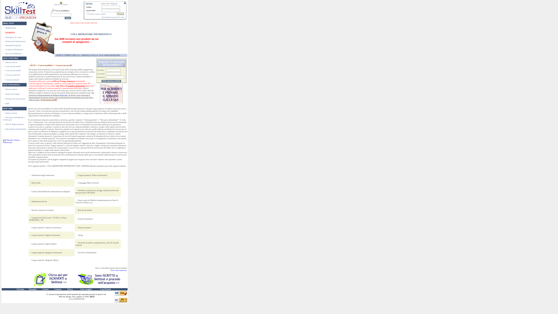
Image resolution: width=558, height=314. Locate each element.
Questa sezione (11, 62)
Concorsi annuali (12, 80)
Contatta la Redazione (14, 49)
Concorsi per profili (13, 70)
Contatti (45, 289)
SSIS (7, 103)
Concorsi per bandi (13, 66)
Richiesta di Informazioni (16, 41)
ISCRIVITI (10, 33)
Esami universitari (13, 94)
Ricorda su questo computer (97, 14)
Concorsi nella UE (13, 75)
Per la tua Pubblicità (13, 53)
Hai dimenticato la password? (110, 17)
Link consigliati (86, 289)
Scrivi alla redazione (119, 270)
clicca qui (63, 95)
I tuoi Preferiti (105, 289)
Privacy (70, 289)
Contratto (57, 289)
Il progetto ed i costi (13, 37)
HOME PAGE (11, 28)
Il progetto (33, 289)
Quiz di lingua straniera (15, 124)
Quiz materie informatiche (16, 129)
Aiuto (122, 17)
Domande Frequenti (13, 45)
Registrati (114, 4)
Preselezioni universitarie (15, 99)
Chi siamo (20, 289)
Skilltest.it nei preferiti (61, 4)
